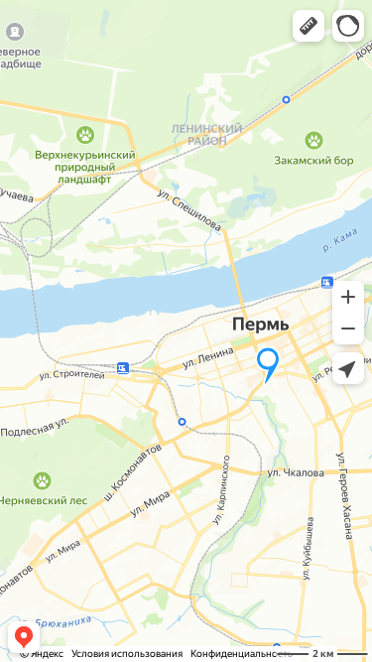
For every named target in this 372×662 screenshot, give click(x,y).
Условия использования (127, 653)
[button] (308, 26)
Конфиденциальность (241, 653)
